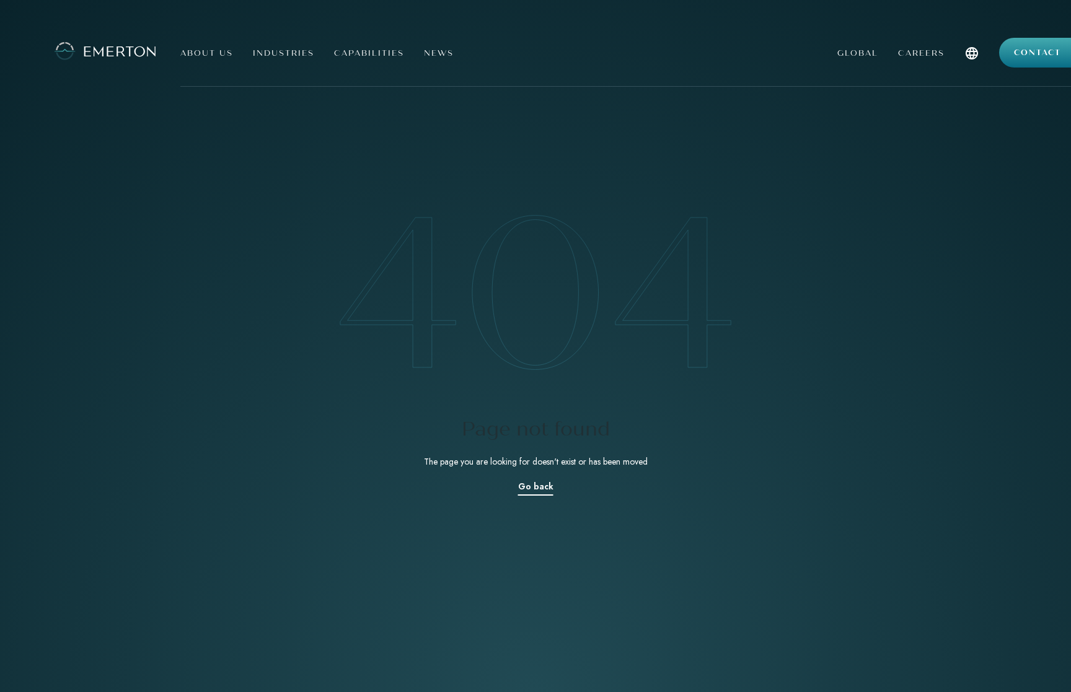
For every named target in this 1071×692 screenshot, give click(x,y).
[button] (971, 66)
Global (857, 53)
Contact (1037, 53)
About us (206, 53)
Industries (283, 53)
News (439, 53)
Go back (535, 486)
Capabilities (369, 53)
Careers (921, 53)
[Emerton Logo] (86, 49)
